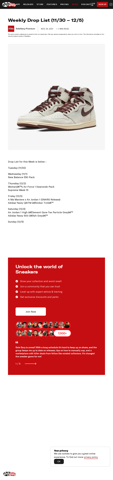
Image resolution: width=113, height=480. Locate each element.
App (18, 4)
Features (52, 4)
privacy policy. (91, 457)
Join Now (31, 311)
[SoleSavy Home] (9, 4)
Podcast (86, 4)
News (75, 4)
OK (58, 461)
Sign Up (102, 4)
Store (40, 4)
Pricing (64, 4)
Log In (93, 4)
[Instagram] (111, 4)
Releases (28, 4)
